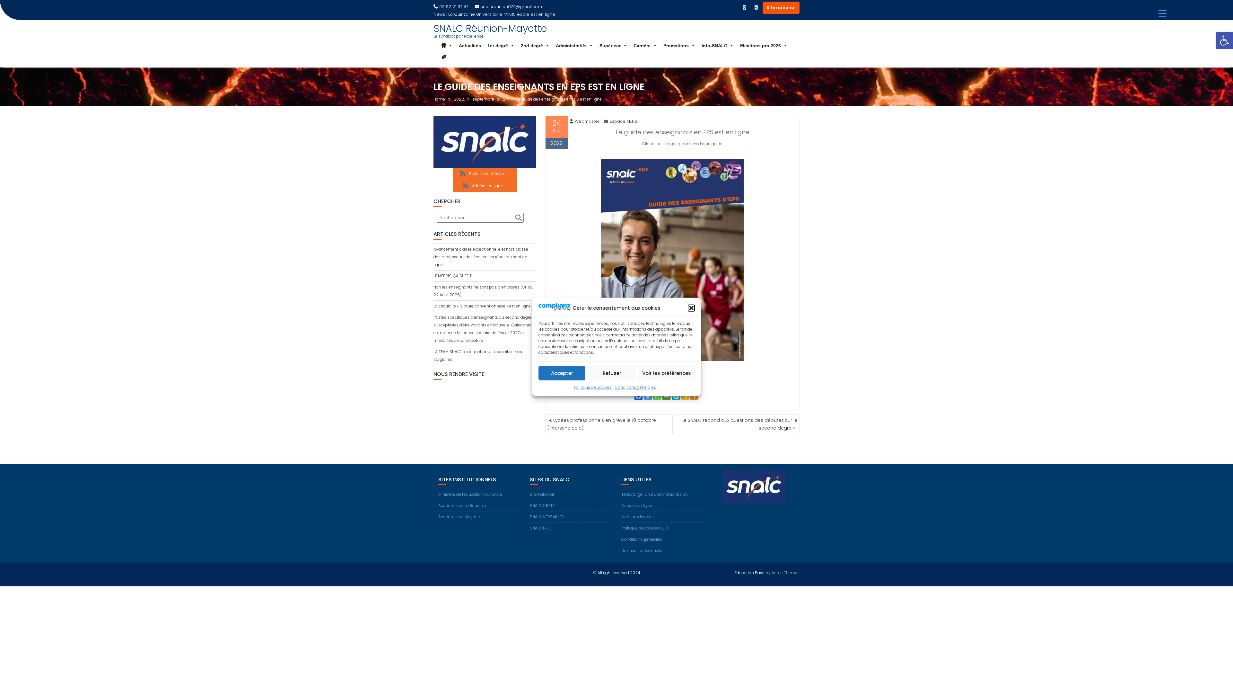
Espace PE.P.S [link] (623, 121)
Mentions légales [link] (637, 517)
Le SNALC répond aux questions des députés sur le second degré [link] (739, 424)
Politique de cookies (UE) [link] (644, 528)
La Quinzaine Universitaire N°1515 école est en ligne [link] (501, 14)
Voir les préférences (666, 373)
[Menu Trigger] (1162, 13)
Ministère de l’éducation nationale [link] (470, 494)
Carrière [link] (642, 45)
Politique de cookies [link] (593, 387)
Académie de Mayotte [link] (459, 517)
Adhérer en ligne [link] (636, 505)
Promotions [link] (676, 45)
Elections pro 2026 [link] (760, 45)
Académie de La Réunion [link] (462, 505)
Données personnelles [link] (643, 550)
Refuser (612, 373)
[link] (1224, 40)
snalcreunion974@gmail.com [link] (511, 7)
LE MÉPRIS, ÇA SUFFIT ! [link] (453, 276)
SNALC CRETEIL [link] (543, 505)
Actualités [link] (470, 45)
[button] (691, 308)
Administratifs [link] (571, 45)
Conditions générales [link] (635, 387)
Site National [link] (542, 494)
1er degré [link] (497, 45)
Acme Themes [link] (786, 572)
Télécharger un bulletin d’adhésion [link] (654, 494)
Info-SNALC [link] (714, 45)
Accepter (562, 373)
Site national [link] (781, 7)
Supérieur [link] (610, 45)
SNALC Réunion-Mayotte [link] (490, 28)
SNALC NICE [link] (540, 528)
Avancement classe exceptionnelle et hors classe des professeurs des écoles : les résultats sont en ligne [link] (480, 256)
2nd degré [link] (532, 45)
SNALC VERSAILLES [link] (547, 517)
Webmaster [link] (587, 121)
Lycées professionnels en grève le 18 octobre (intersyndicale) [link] (601, 424)
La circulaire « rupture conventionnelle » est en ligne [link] (482, 306)
